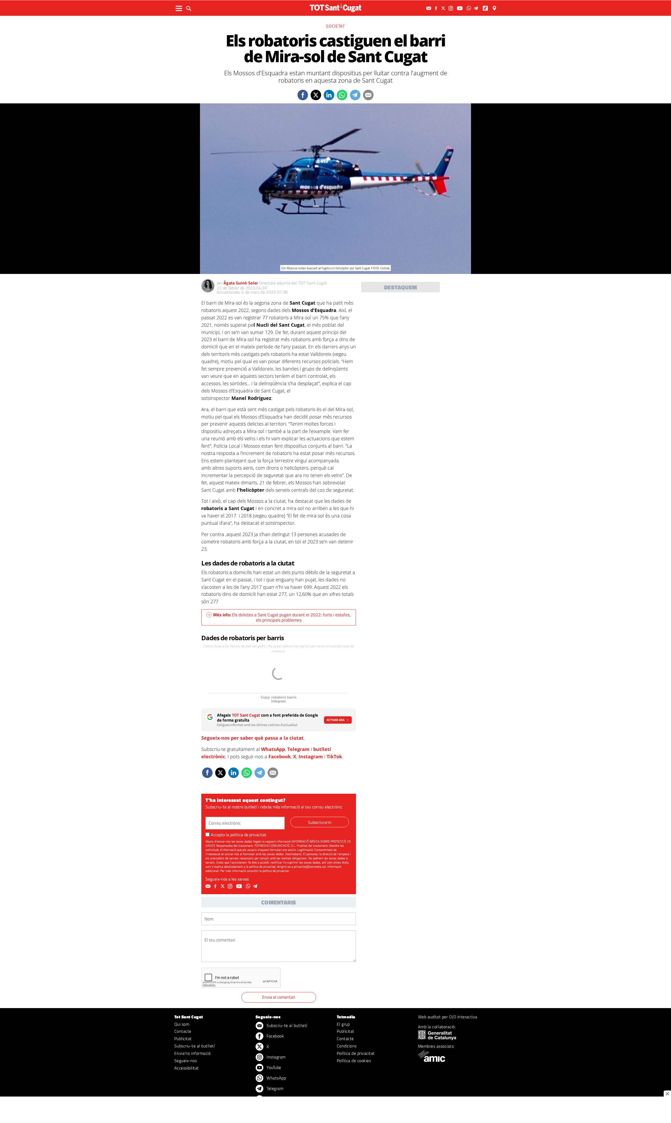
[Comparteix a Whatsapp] (342, 95)
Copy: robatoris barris (278, 697)
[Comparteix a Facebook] (302, 95)
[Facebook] (437, 8)
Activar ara (335, 719)
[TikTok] (486, 8)
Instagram (311, 756)
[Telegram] (477, 8)
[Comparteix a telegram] (355, 95)
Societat (335, 26)
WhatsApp (273, 749)
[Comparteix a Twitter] (316, 95)
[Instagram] (451, 8)
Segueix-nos (185, 1060)
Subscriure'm (319, 822)
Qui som (181, 1024)
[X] (444, 8)
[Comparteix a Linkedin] (329, 95)
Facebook (279, 756)
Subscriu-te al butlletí (194, 1046)
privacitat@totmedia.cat (310, 866)
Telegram (298, 749)
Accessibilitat (186, 1068)
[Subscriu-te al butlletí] (429, 8)
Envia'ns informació (192, 1053)
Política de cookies (354, 1060)
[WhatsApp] (469, 8)
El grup (343, 1024)
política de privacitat (248, 834)
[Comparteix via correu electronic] (368, 95)
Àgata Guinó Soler (241, 283)
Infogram (278, 701)
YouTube (273, 1067)
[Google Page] (495, 8)
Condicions (347, 1046)
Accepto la (238, 835)
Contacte (182, 1031)
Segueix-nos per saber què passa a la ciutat (252, 738)
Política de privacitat (356, 1053)
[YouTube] (460, 8)
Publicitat (183, 1038)
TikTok (334, 756)
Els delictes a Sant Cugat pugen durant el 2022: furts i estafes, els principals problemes (282, 617)
